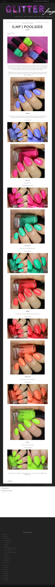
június (6, 546)
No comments (38, 22)
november (7, 540)
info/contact (41, 16)
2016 (5, 573)
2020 (5, 565)
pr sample (30, 23)
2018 (5, 569)
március (6, 558)
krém (47, 22)
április (6, 556)
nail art (20, 16)
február (6, 560)
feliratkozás (49, 16)
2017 (5, 571)
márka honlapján (25, 473)
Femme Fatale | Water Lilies (10, 552)
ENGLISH (13, 33)
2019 (5, 567)
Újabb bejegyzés (6, 484)
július (6, 544)
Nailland (42, 473)
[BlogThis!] (9, 481)
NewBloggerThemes (48, 585)
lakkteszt (24, 23)
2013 (5, 579)
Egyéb (35, 16)
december (7, 538)
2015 (5, 575)
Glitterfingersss (14, 585)
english (4, 1)
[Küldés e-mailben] (8, 481)
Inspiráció (30, 16)
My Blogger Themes (30, 585)
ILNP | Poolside (27, 27)
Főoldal (27, 484)
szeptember (7, 542)
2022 (5, 534)
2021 (5, 536)
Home (16, 16)
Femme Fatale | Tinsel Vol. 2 (10, 548)
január (6, 562)
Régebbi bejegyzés (48, 484)
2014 (5, 577)
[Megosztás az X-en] (10, 481)
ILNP (44, 22)
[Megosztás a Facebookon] (11, 481)
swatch (25, 16)
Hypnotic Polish (27, 474)
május (6, 554)
